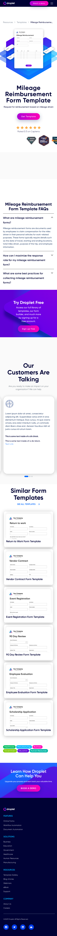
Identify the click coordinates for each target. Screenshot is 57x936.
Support (6, 891)
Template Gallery (10, 875)
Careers (6, 908)
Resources (8, 22)
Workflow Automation (12, 825)
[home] (8, 3)
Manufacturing (9, 862)
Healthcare (8, 854)
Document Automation (13, 829)
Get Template (28, 116)
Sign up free (28, 329)
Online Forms (8, 821)
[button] (51, 3)
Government (8, 850)
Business (6, 842)
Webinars (7, 883)
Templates (22, 22)
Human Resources (11, 858)
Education (7, 846)
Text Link (9, 444)
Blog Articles (8, 879)
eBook (6, 887)
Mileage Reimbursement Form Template (42, 22)
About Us (7, 904)
